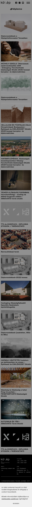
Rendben (16, 503)
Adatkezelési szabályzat (10, 499)
